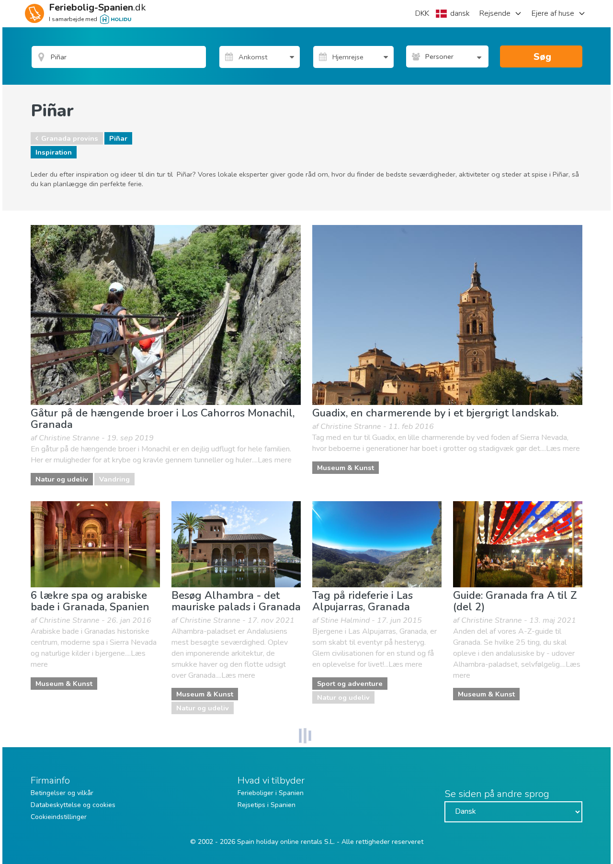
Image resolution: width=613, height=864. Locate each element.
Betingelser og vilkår (62, 792)
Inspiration (53, 152)
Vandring (114, 479)
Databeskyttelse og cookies (73, 804)
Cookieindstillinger (59, 816)
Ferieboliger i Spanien (271, 792)
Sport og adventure (350, 683)
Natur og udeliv (61, 479)
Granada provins (69, 138)
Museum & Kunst (345, 467)
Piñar (118, 138)
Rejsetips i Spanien (266, 804)
